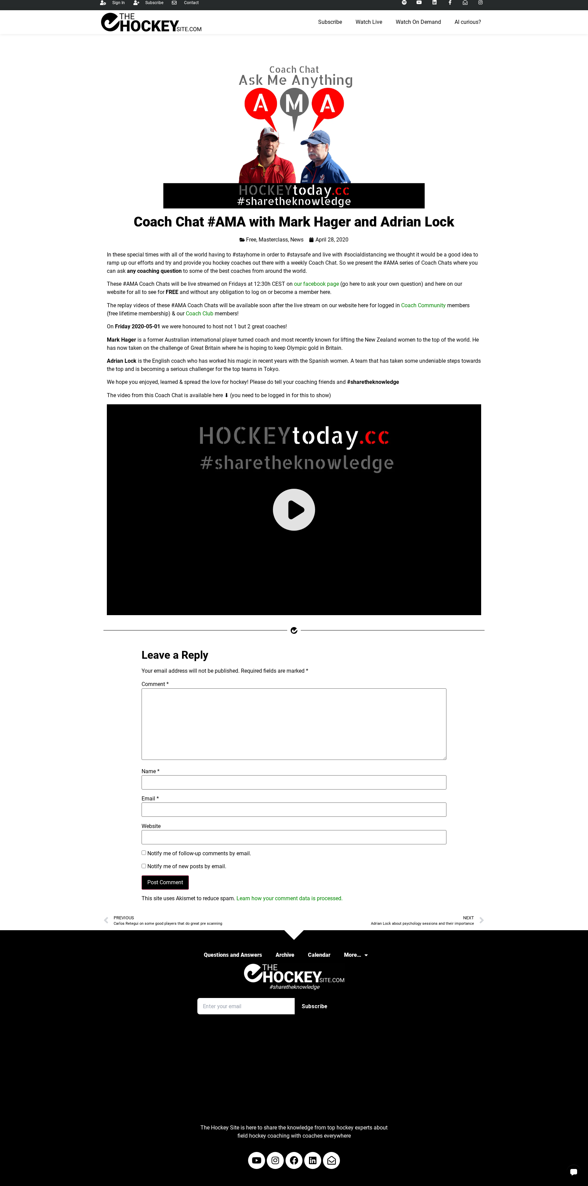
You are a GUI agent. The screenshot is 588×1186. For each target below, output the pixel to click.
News (297, 239)
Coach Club (199, 313)
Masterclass (273, 239)
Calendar (319, 955)
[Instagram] (275, 1160)
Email (150, 798)
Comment (155, 684)
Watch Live (369, 22)
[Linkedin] (312, 1160)
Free (251, 239)
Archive (285, 955)
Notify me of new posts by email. (186, 866)
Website (151, 826)
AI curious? (468, 22)
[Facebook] (294, 1160)
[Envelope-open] (331, 1160)
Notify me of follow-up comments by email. (199, 853)
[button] (573, 1171)
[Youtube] (256, 1160)
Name (151, 771)
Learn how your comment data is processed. (289, 898)
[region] (294, 509)
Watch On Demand (418, 22)
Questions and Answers (233, 955)
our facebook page (316, 284)
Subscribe (330, 22)
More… (352, 955)
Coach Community (423, 305)
